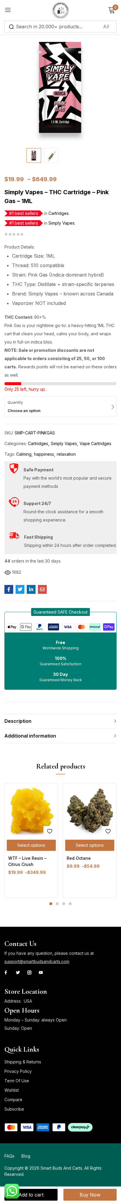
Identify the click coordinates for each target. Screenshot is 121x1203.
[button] (60, 612)
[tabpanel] (31, 840)
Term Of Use (16, 1080)
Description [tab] (17, 721)
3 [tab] (63, 903)
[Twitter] (18, 972)
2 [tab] (57, 903)
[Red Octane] (89, 810)
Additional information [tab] (30, 736)
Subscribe (14, 1109)
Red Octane (79, 858)
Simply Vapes (61, 222)
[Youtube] (41, 972)
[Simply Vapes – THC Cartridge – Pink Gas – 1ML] (8, 589)
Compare (13, 1099)
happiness (44, 454)
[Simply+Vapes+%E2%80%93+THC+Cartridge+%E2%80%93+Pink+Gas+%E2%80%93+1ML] (20, 589)
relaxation (66, 454)
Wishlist (11, 1090)
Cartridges (58, 213)
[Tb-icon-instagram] (29, 972)
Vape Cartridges (95, 443)
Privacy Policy (18, 1071)
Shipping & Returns (22, 1061)
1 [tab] (50, 903)
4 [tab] (70, 903)
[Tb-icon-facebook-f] (6, 972)
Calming (23, 454)
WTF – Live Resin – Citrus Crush (27, 861)
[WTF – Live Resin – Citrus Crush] (31, 810)
